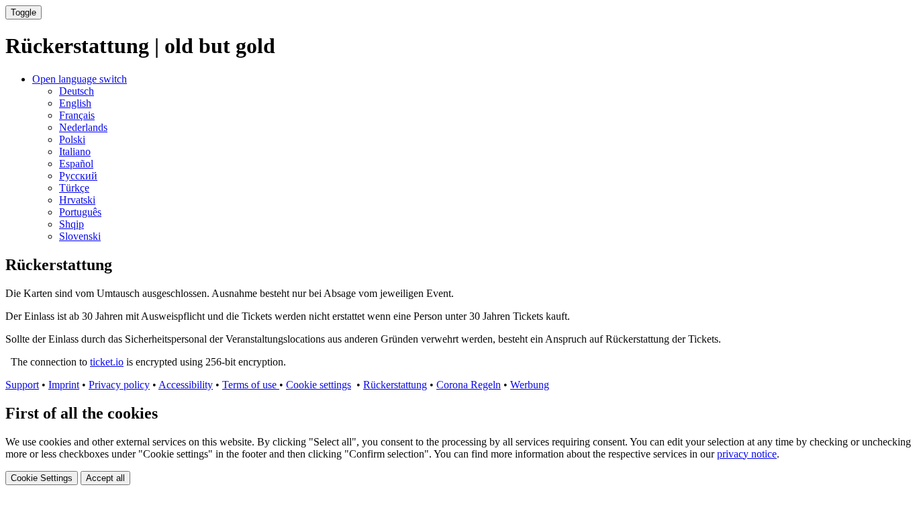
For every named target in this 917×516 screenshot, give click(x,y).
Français (77, 115)
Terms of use (250, 384)
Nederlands (83, 127)
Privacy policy (119, 384)
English (75, 103)
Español (76, 163)
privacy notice (747, 454)
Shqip (71, 224)
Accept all (105, 478)
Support (22, 384)
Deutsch (76, 91)
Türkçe (74, 188)
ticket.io (107, 362)
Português (80, 212)
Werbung (529, 384)
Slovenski (80, 236)
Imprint (63, 384)
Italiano (75, 151)
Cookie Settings (42, 478)
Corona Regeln (468, 384)
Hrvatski (77, 200)
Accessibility (185, 384)
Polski (72, 139)
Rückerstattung (395, 384)
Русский (78, 175)
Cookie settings (318, 384)
